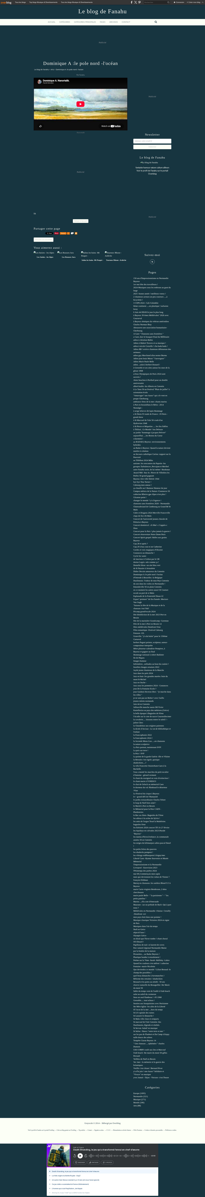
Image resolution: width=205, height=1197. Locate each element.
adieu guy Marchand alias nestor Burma (150, 355)
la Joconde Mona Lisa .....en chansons (149, 741)
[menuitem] (51, 22)
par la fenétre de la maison (144, 951)
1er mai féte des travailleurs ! (145, 284)
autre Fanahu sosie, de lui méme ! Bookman (151, 469)
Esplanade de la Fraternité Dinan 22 (148, 596)
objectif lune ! (139, 932)
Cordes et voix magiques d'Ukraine (148, 550)
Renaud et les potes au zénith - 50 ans (149, 982)
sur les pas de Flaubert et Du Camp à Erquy (151, 1034)
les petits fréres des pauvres (145, 849)
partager (95, 1162)
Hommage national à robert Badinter (148, 655)
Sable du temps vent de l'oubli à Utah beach (151, 991)
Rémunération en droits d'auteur (122, 1130)
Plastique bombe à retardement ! (146, 957)
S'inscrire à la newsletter (43, 239)
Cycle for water (139, 556)
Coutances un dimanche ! (144, 553)
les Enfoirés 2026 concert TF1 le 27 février (151, 827)
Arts (52, 69)
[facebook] (131, 2)
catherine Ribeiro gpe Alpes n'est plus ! (149, 494)
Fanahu (154, 171)
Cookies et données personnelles (153, 1130)
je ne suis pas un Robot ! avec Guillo (148, 698)
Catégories (64, 22)
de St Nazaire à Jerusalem (144, 568)
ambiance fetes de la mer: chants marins (150, 402)
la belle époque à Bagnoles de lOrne (148, 713)
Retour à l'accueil (80, 221)
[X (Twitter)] (135, 2)
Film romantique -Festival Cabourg (148, 630)
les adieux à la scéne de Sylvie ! (146, 818)
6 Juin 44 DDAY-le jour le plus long (148, 312)
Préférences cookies (170, 1130)
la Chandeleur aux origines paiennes (148, 726)
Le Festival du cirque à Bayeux (146, 794)
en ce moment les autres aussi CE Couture (150, 590)
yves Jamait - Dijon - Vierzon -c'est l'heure (151, 1077)
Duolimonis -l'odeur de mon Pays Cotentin (151, 581)
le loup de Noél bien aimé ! (144, 803)
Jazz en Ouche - (140, 682)
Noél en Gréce (139, 929)
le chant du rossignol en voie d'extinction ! (151, 778)
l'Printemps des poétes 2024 (145, 871)
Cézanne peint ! (140, 497)
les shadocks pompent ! (143, 852)
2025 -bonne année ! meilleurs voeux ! (149, 294)
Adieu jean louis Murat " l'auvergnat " (149, 358)
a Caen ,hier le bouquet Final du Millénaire (151, 337)
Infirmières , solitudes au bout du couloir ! (151, 664)
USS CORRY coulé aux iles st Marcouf (149, 1050)
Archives (113, 22)
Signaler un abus (99, 1130)
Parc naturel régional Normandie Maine (150, 948)
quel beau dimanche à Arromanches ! (148, 976)
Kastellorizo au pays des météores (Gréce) (151, 710)
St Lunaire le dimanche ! (143, 1016)
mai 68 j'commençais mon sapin (146, 874)
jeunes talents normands (143, 701)
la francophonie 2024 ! (143, 738)
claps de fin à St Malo (142, 516)
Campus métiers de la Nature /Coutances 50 (151, 491)
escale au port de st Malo (143, 593)
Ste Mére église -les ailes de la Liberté (149, 1006)
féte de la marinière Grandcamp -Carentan (151, 621)
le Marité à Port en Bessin (144, 806)
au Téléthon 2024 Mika (143, 460)
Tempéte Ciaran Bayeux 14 (144, 1040)
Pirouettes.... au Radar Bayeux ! (146, 954)
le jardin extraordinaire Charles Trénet (149, 800)
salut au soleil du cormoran (144, 994)
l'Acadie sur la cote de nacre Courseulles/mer (152, 716)
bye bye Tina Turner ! (142, 482)
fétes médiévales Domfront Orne (147, 627)
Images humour (139, 661)
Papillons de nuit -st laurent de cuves (148, 945)
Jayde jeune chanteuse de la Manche (148, 670)
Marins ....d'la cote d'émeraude (146, 902)
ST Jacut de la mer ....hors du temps (148, 1010)
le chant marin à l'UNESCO (144, 781)
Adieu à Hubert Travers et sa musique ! (149, 343)
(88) (137, 1106)
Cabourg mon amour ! (142, 485)
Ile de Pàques (138, 658)
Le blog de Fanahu (102, 11)
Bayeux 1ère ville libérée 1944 (146, 479)
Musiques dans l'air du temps (145, 926)
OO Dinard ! (138, 942)
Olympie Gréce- (140, 935)
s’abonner (81, 1162)
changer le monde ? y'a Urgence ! (147, 500)
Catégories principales (85, 22)
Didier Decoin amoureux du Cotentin (148, 571)
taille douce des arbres (142, 1037)
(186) (138, 1102)
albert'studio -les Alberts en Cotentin (148, 386)
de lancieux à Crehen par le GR (146, 559)
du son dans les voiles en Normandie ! (149, 584)
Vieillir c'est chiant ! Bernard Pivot (147, 1068)
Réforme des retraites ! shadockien (148, 979)
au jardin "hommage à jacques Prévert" (149, 432)
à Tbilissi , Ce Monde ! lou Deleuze (148, 429)
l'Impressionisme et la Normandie (147, 864)
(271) (139, 1099)
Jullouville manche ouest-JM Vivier (148, 707)
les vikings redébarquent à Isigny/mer (149, 855)
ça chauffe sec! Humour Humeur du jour (150, 488)
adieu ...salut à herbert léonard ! (146, 365)
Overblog (117, 1123)
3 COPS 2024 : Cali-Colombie (145, 303)
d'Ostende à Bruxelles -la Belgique (147, 577)
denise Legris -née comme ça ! (146, 562)
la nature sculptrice (141, 744)
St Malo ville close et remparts (146, 1019)
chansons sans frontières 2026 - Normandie (151, 503)
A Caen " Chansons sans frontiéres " (148, 334)
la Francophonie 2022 (142, 735)
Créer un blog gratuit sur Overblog (66, 1130)
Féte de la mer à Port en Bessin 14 (147, 624)
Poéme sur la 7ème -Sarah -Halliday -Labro (151, 960)
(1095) (139, 1093)
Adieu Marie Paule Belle (143, 361)
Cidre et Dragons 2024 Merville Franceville (151, 513)
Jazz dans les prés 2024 (143, 673)
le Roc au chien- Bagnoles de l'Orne (148, 815)
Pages (102, 22)
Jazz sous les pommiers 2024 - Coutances (150, 685)
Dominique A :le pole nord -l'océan (148, 574)
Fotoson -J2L (138, 633)
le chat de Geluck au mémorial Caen (148, 784)
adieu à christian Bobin (143, 340)
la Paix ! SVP (138, 753)
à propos (109, 1162)
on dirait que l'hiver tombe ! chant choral (150, 939)
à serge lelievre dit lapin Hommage (148, 411)
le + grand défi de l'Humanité (145, 797)
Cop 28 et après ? (140, 544)
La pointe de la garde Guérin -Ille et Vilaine (151, 756)
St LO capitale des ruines (143, 1013)
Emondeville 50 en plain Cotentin (147, 587)
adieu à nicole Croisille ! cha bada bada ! (150, 346)
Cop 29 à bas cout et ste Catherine (147, 547)
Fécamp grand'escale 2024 (144, 611)
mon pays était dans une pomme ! (147, 917)
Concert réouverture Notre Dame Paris (149, 534)
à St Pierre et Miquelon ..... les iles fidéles (150, 426)
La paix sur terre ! (140, 750)
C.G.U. (109, 1130)
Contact (126, 22)
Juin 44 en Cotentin (141, 704)
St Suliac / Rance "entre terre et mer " (148, 1031)
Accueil (51, 22)
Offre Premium (137, 1130)
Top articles (82, 1130)
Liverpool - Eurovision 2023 (145, 868)
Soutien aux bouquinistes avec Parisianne (150, 1003)
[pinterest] (139, 2)
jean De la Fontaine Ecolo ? (144, 689)
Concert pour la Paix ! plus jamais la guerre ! (152, 531)
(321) (140, 1096)
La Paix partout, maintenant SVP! (147, 747)
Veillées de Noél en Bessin (144, 1059)
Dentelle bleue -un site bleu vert (146, 565)
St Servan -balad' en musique (145, 1028)
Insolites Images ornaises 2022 (146, 667)
